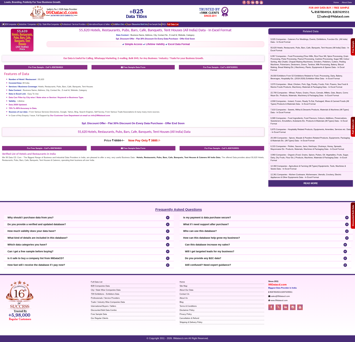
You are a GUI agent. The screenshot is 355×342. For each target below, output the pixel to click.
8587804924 (323, 12)
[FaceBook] (244, 2)
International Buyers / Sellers (103, 306)
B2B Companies (11, 24)
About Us (184, 298)
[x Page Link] (278, 307)
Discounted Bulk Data (353, 215)
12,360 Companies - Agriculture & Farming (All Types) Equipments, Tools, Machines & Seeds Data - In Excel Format (308, 167)
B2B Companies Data (100, 286)
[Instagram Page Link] (293, 307)
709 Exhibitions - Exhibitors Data (105, 294)
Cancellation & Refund (189, 318)
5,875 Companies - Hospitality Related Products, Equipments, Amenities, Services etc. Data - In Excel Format (311, 130)
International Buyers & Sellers (99, 24)
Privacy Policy (186, 314)
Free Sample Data (155, 24)
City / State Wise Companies (49, 24)
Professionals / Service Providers (105, 298)
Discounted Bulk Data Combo (104, 310)
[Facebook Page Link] (271, 307)
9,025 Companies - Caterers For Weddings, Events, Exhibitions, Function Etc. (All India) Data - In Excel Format (309, 40)
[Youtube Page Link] (300, 307)
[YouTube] (261, 2)
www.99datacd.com (279, 300)
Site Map (183, 286)
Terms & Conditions (188, 306)
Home (336, 2)
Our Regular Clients (99, 318)
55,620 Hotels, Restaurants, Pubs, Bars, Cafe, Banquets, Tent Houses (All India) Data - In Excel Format (310, 49)
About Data (347, 2)
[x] (248, 2)
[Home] (3, 24)
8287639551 (341, 12)
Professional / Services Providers (74, 24)
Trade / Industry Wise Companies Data (108, 302)
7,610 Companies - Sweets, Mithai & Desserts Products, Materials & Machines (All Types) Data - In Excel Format (310, 110)
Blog (181, 302)
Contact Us (184, 294)
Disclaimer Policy (187, 310)
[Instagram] (257, 2)
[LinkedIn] (253, 2)
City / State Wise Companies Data (106, 290)
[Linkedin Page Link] (285, 307)
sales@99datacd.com (335, 16)
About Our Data (186, 290)
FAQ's (164, 24)
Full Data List (353, 126)
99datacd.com (180, 338)
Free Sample (353, 47)
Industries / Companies (27, 24)
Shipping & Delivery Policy (191, 322)
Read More (311, 183)
